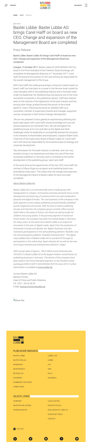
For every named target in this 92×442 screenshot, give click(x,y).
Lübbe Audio (18, 387)
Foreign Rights (20, 410)
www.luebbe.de (45, 267)
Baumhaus (18, 364)
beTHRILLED (18, 373)
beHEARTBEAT (19, 369)
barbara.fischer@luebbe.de (32, 286)
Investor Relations (22, 405)
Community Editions (22, 382)
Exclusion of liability (58, 410)
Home (15, 15)
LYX (49, 364)
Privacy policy (54, 405)
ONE (49, 369)
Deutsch (20, 429)
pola (50, 373)
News (22, 15)
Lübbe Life (52, 356)
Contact (52, 419)
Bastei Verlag (19, 360)
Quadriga (52, 378)
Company (17, 401)
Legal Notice (54, 401)
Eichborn (17, 378)
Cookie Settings (55, 414)
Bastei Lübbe (19, 356)
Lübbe (50, 360)
